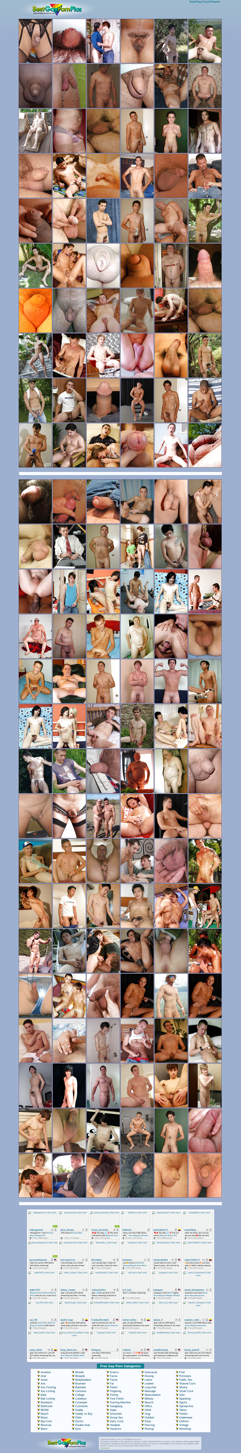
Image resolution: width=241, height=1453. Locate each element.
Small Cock (186, 1391)
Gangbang (116, 1406)
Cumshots (81, 1406)
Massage (150, 1391)
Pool (182, 1372)
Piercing (150, 1425)
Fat (112, 1383)
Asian (44, 1379)
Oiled (148, 1410)
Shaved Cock (187, 1383)
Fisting (114, 1394)
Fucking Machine (120, 1402)
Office (148, 1406)
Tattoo (183, 1410)
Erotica (114, 1372)
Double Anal (82, 1425)
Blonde (79, 1372)
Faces (113, 1376)
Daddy (79, 1410)
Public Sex (185, 1379)
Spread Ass (186, 1406)
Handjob (115, 1425)
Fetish (113, 1387)
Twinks (183, 1413)
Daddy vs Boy (83, 1413)
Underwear (185, 1417)
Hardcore (115, 1428)
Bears (44, 1417)
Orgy (148, 1413)
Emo (78, 1428)
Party (148, 1421)
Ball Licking (48, 1398)
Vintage (183, 1425)
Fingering (115, 1391)
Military (149, 1398)
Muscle (149, 1402)
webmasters (104, 1448)
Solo (182, 1394)
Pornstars (185, 1376)
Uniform (184, 1421)
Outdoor (149, 1417)
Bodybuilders (83, 1379)
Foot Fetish (117, 1398)
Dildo (78, 1417)
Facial (113, 1379)
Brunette (80, 1383)
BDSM (45, 1410)
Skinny (183, 1387)
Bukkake (80, 1387)
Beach (44, 1413)
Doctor (79, 1421)
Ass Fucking (48, 1387)
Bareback (46, 1402)
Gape (113, 1410)
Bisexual (46, 1425)
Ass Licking (48, 1391)
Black (44, 1428)
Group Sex (116, 1417)
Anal (43, 1376)
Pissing (149, 1428)
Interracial (151, 1372)
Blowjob (80, 1376)
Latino (148, 1379)
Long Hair (150, 1387)
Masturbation (153, 1394)
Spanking (185, 1398)
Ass (43, 1383)
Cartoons (80, 1391)
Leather (149, 1383)
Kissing (149, 1376)
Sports (183, 1402)
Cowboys (81, 1398)
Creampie (81, 1402)
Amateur (46, 1372)
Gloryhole (116, 1413)
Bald (43, 1394)
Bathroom (46, 1406)
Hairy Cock (117, 1421)
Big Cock (46, 1421)
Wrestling (185, 1428)
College (79, 1394)
